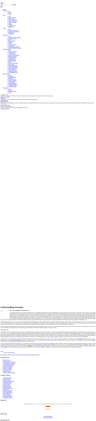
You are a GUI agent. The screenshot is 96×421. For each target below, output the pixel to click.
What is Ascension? (7, 361)
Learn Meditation (4, 100)
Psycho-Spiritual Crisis (8, 393)
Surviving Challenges (7, 368)
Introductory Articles (7, 377)
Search (2, 3)
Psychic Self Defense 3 (48, 417)
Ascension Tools (6, 380)
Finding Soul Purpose (7, 366)
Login (2, 2)
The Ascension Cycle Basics (9, 363)
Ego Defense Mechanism (17, 340)
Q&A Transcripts (6, 394)
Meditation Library (7, 386)
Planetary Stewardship (7, 390)
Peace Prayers (6, 389)
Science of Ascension (5, 97)
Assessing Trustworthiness (8, 381)
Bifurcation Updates (7, 382)
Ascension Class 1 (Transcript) (9, 362)
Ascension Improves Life (8, 365)
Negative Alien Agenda (8, 388)
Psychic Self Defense (7, 391)
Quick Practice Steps (5, 108)
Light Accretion (6, 370)
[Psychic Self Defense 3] (48, 416)
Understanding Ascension (8, 364)
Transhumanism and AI (8, 397)
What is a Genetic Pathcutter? (9, 372)
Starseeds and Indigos (7, 369)
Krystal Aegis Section (5, 105)
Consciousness (79, 343)
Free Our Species (6, 384)
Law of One (55, 336)
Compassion (52, 343)
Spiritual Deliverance (7, 396)
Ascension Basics (11, 352)
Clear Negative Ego (7, 383)
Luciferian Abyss (38, 344)
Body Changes (6, 359)
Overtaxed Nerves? (7, 371)
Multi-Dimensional (7, 387)
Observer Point (88, 345)
